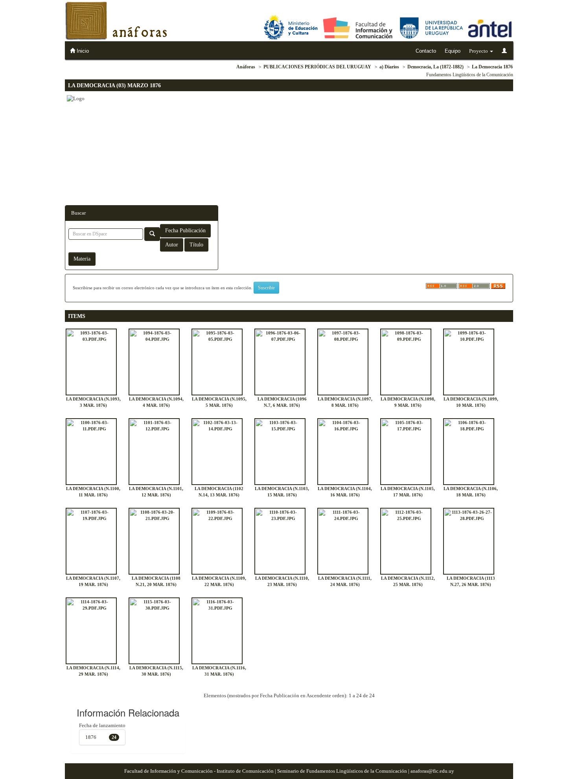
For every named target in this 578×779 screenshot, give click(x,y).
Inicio (82, 51)
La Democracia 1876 (492, 67)
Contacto (426, 51)
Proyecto (479, 51)
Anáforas (245, 67)
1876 (90, 737)
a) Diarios (389, 67)
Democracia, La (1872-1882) (435, 67)
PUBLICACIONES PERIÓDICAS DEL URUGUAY (317, 67)
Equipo (452, 51)
